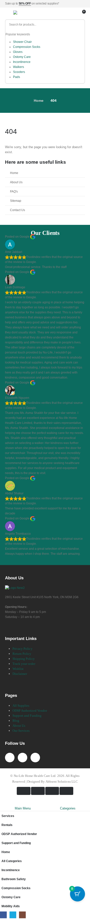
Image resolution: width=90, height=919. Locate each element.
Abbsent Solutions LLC (62, 781)
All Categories (12, 861)
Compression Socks (26, 47)
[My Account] (75, 13)
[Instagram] (35, 757)
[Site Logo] (25, 14)
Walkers (18, 67)
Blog (15, 720)
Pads (16, 77)
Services (8, 815)
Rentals (7, 824)
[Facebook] (9, 757)
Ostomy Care (22, 57)
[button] (3, 803)
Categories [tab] (68, 808)
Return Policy (22, 654)
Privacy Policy (22, 649)
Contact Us (17, 210)
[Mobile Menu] (8, 13)
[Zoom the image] (15, 587)
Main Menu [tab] (23, 808)
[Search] (79, 24)
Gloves (17, 52)
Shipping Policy (23, 659)
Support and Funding (27, 715)
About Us (16, 182)
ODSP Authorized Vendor (29, 710)
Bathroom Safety (14, 879)
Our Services (21, 730)
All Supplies (21, 705)
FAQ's (14, 191)
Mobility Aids (11, 906)
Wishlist (18, 669)
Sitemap (15, 200)
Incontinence (21, 62)
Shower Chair (22, 42)
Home (14, 172)
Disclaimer (19, 674)
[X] (22, 757)
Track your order (23, 664)
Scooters (19, 72)
